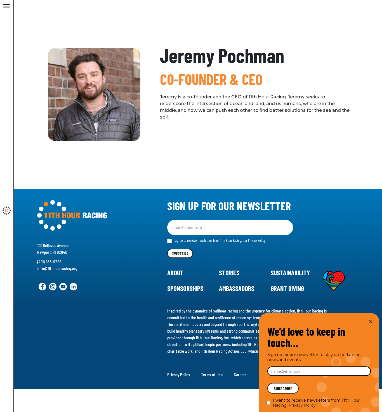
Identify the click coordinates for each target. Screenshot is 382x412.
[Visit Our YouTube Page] (63, 286)
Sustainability (290, 273)
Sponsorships (185, 288)
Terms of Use (212, 374)
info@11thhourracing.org (57, 268)
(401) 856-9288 (49, 261)
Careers (240, 374)
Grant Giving (287, 288)
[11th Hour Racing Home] (87, 215)
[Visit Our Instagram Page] (53, 286)
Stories (229, 273)
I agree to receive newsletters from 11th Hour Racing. (219, 240)
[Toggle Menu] (6, 6)
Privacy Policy (178, 374)
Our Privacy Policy (253, 240)
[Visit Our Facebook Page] (42, 286)
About (175, 273)
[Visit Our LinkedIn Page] (73, 286)
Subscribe (180, 253)
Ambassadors (236, 288)
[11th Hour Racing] (7, 211)
